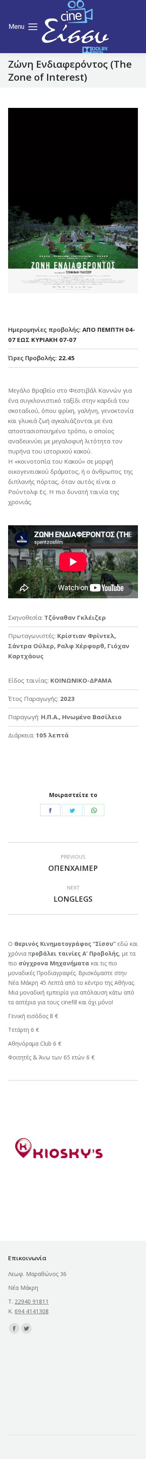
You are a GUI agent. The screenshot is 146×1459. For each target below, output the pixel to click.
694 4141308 (32, 1311)
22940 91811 (32, 1301)
